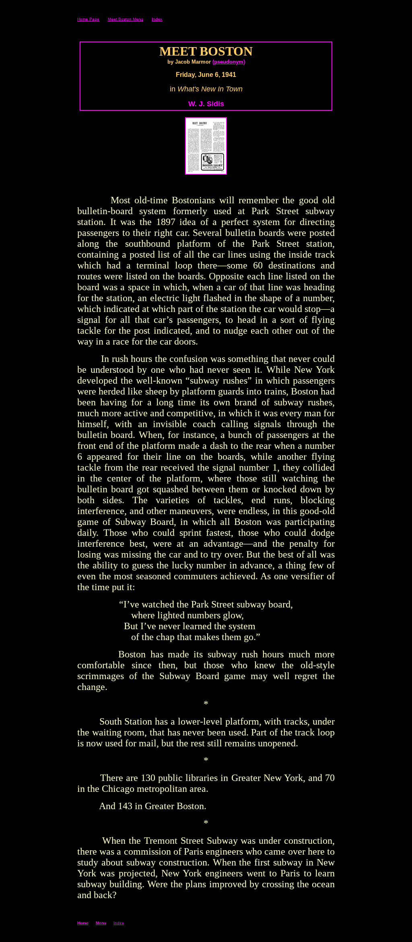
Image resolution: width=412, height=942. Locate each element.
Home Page (88, 19)
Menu (101, 923)
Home (83, 923)
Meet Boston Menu (125, 19)
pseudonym (228, 62)
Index (157, 19)
